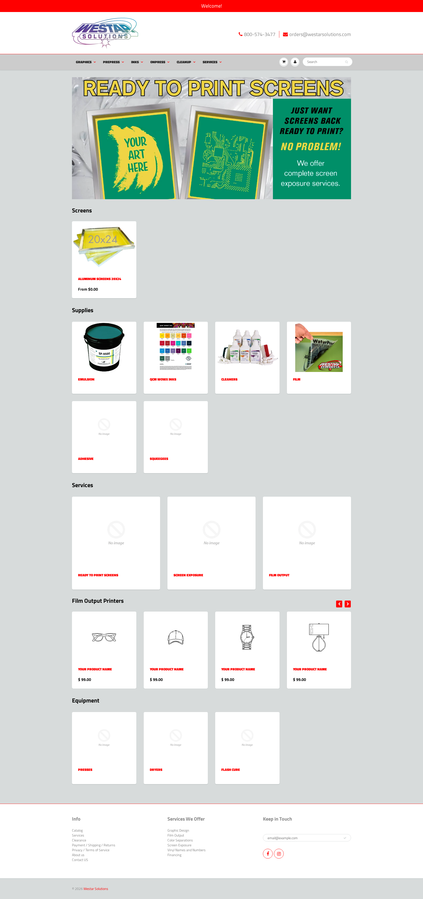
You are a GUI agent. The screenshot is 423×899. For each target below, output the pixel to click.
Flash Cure (230, 769)
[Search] (346, 62)
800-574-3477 (259, 34)
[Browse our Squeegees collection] (175, 426)
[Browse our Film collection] (319, 347)
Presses (85, 769)
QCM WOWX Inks (163, 379)
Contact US (80, 859)
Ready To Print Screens (98, 575)
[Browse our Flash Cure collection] (247, 737)
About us (78, 854)
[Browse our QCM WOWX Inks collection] (176, 347)
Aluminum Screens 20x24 (99, 278)
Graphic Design (178, 830)
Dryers (156, 769)
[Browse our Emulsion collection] (104, 347)
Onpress (157, 61)
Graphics (84, 61)
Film (296, 379)
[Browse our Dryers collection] (175, 737)
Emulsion (86, 379)
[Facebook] (268, 854)
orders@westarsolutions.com (320, 34)
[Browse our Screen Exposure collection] (212, 532)
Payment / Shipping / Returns (93, 845)
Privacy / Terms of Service (90, 849)
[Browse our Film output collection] (307, 532)
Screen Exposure (188, 575)
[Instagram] (279, 854)
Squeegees (159, 458)
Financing (174, 854)
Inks (135, 61)
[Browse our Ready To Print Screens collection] (116, 532)
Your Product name (95, 669)
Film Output (175, 835)
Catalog (77, 830)
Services (210, 61)
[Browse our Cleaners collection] (247, 341)
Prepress (111, 61)
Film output (279, 575)
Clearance (79, 840)
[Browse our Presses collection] (104, 737)
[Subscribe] (345, 838)
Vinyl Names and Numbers (186, 849)
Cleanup (184, 61)
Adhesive (86, 458)
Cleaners (229, 379)
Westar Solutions (95, 888)
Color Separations (180, 840)
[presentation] (339, 604)
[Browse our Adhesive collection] (104, 426)
